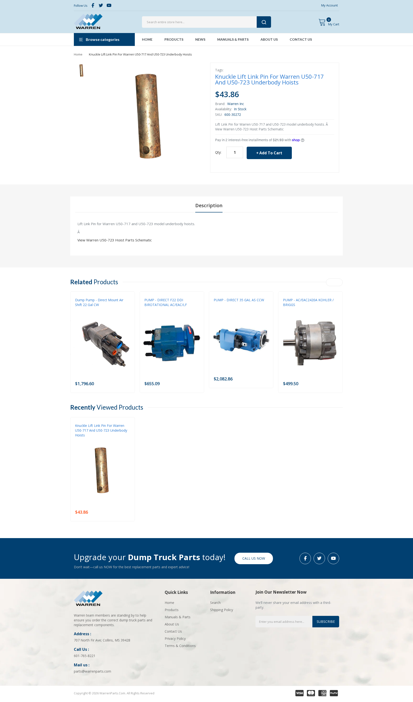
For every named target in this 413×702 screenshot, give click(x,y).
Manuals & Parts (177, 617)
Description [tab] (209, 205)
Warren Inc (235, 103)
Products (172, 609)
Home (78, 54)
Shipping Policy (221, 609)
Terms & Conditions (180, 645)
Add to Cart (270, 153)
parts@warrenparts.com (92, 671)
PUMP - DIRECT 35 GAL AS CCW (239, 300)
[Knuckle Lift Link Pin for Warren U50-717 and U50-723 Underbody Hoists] (81, 70)
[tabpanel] (206, 232)
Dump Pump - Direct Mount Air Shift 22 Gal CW (99, 302)
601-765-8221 (84, 655)
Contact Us (173, 631)
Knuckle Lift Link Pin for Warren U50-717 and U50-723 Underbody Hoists (101, 430)
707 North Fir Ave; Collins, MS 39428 (102, 640)
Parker (288, 309)
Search (215, 602)
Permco (81, 309)
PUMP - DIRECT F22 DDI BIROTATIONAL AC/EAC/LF (165, 302)
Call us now (253, 558)
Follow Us (80, 5)
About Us (172, 624)
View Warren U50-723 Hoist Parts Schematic (114, 240)
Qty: (218, 152)
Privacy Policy (175, 638)
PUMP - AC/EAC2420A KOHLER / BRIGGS (308, 302)
